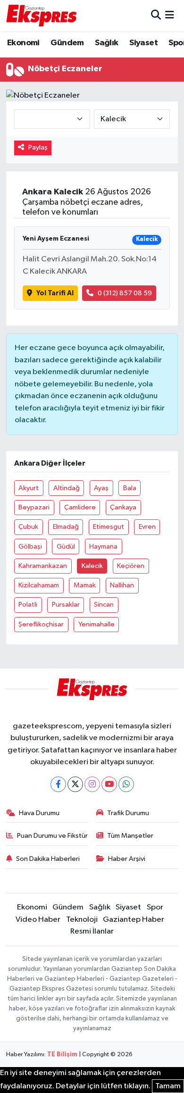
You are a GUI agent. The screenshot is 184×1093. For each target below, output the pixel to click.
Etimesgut (108, 526)
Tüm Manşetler (130, 835)
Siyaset (143, 43)
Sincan (104, 604)
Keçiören (130, 565)
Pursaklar (66, 604)
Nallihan (122, 585)
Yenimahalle (96, 624)
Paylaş (38, 147)
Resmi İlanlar (92, 931)
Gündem (67, 43)
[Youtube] (109, 784)
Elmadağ (66, 526)
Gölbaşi (30, 546)
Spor (155, 907)
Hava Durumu (39, 813)
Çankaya (123, 507)
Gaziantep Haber (133, 920)
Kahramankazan (42, 565)
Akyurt (28, 488)
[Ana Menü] (169, 15)
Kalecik (92, 565)
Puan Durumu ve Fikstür (52, 835)
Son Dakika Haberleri (48, 858)
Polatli (27, 604)
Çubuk (28, 526)
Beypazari (34, 507)
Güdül (66, 546)
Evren (147, 526)
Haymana (103, 546)
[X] (75, 784)
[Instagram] (92, 784)
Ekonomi (23, 43)
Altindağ (66, 488)
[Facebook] (58, 784)
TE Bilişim (62, 1054)
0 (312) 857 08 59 (125, 293)
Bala (129, 488)
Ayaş (101, 488)
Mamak (85, 585)
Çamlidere (80, 507)
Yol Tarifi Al (55, 293)
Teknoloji (82, 920)
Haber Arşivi (126, 858)
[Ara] (156, 15)
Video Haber (38, 920)
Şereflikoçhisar (41, 624)
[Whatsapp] (126, 784)
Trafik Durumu (128, 813)
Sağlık (106, 43)
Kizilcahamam (38, 585)
